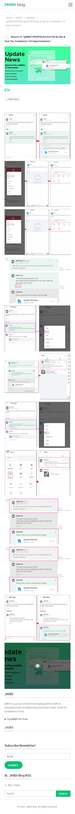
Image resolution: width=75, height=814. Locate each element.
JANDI (9, 727)
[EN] (38, 135)
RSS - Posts (14, 785)
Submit (13, 765)
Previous (13, 99)
